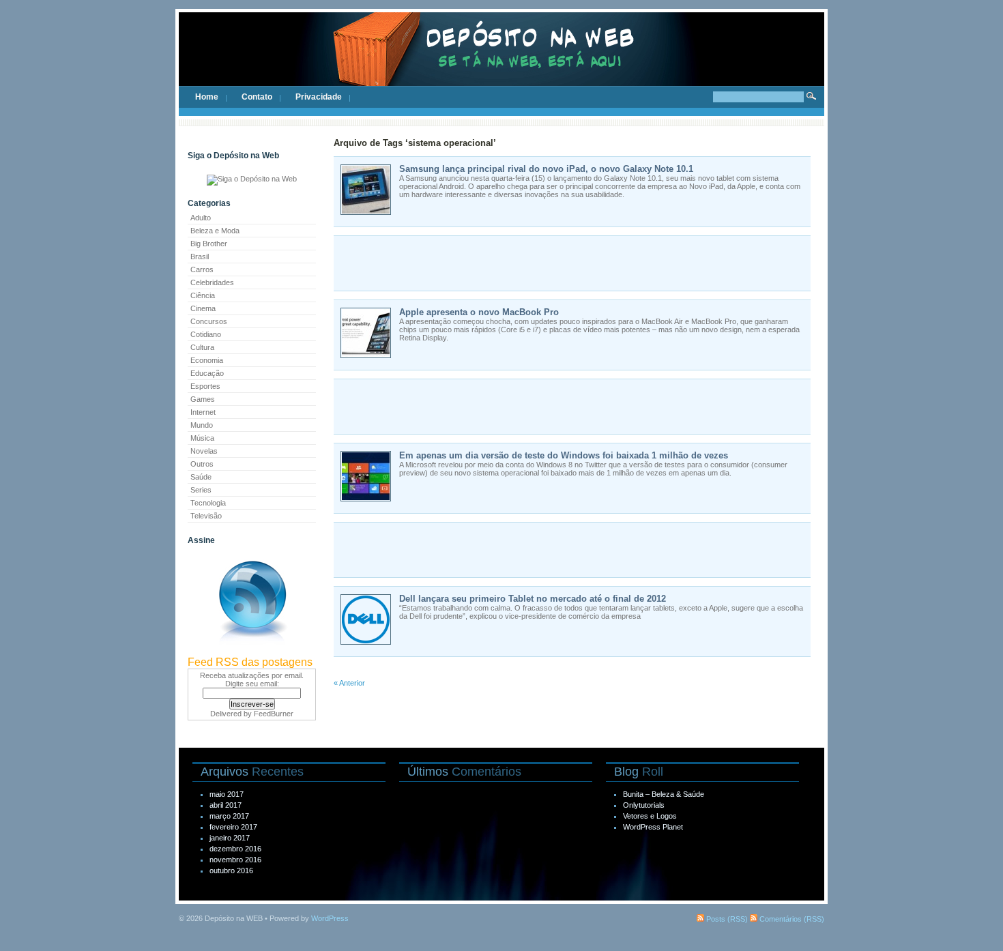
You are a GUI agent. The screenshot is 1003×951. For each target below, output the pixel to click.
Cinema (203, 308)
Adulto (200, 218)
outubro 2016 (231, 870)
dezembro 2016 (235, 849)
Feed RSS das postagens (250, 662)
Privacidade (318, 97)
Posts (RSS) (726, 919)
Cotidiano (205, 334)
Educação (207, 373)
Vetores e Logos (650, 816)
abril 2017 (225, 805)
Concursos (208, 321)
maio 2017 (226, 794)
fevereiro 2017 (233, 827)
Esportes (205, 386)
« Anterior (349, 683)
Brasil (199, 256)
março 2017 (229, 816)
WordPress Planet (653, 827)
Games (202, 399)
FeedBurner (273, 713)
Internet (203, 412)
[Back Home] (501, 61)
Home (206, 97)
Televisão (206, 516)
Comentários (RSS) (790, 919)
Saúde (201, 477)
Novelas (204, 451)
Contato (257, 97)
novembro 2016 (235, 859)
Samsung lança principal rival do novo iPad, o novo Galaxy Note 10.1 (546, 169)
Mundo (201, 425)
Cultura (202, 347)
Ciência (202, 295)
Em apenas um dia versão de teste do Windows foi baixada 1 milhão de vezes (563, 455)
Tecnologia (208, 503)
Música (202, 438)
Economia (206, 360)
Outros (202, 464)
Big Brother (208, 243)
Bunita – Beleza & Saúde (663, 794)
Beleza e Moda (214, 230)
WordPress (330, 918)
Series (201, 490)
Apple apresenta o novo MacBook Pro (479, 312)
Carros (202, 269)
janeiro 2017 (229, 838)
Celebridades (212, 282)
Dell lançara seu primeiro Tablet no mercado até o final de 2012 (532, 599)
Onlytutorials (644, 805)
